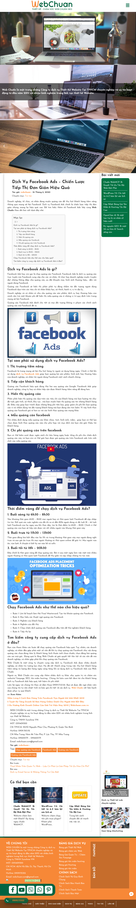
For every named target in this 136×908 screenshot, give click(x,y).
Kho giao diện (54, 904)
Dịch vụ (68, 904)
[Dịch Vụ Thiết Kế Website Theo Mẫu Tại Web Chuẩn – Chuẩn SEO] (115, 783)
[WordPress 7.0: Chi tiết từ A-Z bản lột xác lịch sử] (51, 795)
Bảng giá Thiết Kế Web (70, 848)
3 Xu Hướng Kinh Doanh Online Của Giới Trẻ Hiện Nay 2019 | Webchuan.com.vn (48, 705)
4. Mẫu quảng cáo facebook (28, 240)
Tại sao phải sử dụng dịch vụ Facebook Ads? (33, 228)
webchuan (26, 192)
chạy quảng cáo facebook (28, 750)
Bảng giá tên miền (68, 869)
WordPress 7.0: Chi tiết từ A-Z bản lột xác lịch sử (51, 809)
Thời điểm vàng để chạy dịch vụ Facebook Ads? (34, 246)
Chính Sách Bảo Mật (69, 894)
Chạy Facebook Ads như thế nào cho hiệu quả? (34, 258)
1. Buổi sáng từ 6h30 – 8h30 (28, 249)
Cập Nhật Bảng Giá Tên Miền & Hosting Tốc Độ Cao (79, 809)
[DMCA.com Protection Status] (33, 880)
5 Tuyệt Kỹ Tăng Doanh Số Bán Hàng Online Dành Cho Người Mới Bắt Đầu (45, 702)
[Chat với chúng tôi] (131, 894)
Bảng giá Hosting (67, 865)
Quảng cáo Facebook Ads (23, 755)
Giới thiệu (39, 904)
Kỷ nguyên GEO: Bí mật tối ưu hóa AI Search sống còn (114, 229)
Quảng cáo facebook (68, 750)
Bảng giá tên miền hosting (71, 861)
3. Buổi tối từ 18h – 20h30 (27, 255)
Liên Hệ (111, 904)
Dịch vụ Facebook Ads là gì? (26, 225)
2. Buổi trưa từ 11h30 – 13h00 (28, 252)
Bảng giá (80, 904)
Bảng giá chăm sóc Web (70, 851)
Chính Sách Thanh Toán (70, 890)
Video (90, 904)
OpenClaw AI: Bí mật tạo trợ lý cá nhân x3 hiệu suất (113, 218)
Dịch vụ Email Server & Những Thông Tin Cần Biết (34, 772)
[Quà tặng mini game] (115, 817)
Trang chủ (26, 904)
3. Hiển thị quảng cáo (25, 237)
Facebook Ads (49, 750)
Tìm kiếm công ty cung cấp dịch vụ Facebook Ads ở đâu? (38, 261)
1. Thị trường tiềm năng (26, 231)
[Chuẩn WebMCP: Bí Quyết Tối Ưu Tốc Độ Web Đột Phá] (24, 795)
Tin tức (28, 196)
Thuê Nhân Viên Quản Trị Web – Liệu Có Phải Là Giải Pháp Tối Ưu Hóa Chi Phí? (49, 766)
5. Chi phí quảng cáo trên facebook (31, 243)
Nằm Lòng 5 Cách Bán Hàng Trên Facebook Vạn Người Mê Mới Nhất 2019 (45, 698)
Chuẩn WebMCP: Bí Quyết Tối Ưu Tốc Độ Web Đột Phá (24, 809)
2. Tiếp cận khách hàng (26, 234)
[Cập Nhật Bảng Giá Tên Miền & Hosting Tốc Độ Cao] (79, 795)
